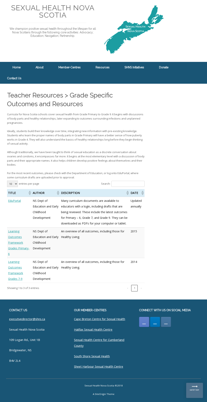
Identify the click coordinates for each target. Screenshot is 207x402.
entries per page (29, 183)
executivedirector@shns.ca (27, 319)
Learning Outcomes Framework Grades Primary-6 (18, 242)
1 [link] (134, 288)
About (39, 67)
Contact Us (14, 78)
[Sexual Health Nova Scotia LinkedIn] (155, 322)
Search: (105, 183)
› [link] (141, 288)
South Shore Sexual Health (92, 356)
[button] (201, 73)
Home (17, 67)
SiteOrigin (100, 394)
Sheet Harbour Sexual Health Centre (98, 366)
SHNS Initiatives (134, 67)
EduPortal (14, 201)
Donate (163, 67)
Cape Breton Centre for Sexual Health (99, 319)
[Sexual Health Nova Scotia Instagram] (166, 322)
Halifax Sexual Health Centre (93, 329)
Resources (103, 67)
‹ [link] (127, 288)
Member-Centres (69, 67)
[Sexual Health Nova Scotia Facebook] (144, 322)
